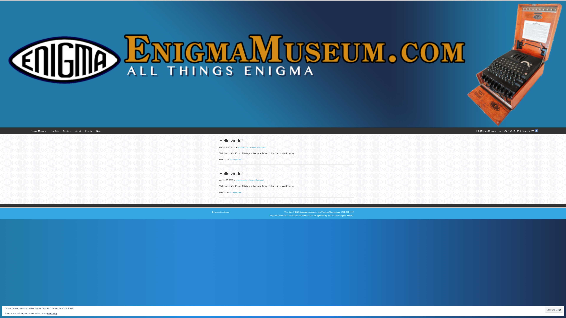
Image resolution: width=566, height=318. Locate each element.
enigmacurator (244, 147)
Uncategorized (235, 160)
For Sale (55, 131)
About (78, 131)
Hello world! (231, 140)
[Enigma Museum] (283, 125)
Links (98, 131)
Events (88, 131)
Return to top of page (220, 212)
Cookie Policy (52, 313)
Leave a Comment (258, 147)
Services (67, 131)
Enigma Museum (38, 131)
